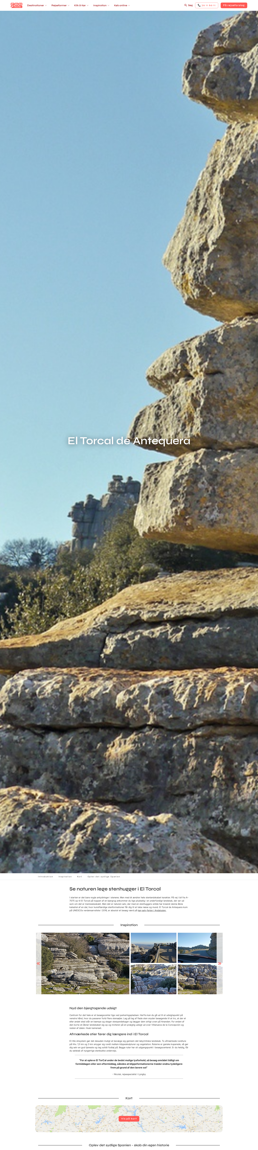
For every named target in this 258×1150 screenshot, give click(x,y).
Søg (190, 5)
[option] (82, 963)
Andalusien (160, 910)
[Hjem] (16, 5)
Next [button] (220, 963)
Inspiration (65, 876)
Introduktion (45, 876)
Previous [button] (38, 963)
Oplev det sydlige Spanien (104, 876)
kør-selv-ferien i (146, 910)
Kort (79, 876)
